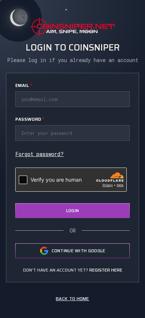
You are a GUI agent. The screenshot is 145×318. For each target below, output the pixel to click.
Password (29, 119)
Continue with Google (79, 250)
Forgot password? (39, 154)
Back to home (72, 298)
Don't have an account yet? (72, 270)
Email (23, 85)
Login (72, 210)
